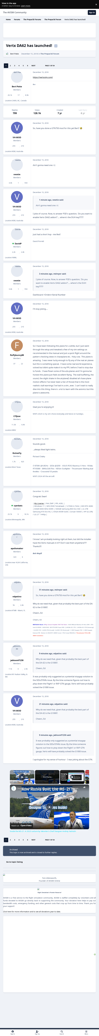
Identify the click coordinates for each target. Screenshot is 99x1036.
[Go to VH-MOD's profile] (17, 128)
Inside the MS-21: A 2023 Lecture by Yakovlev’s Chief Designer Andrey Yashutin (49, 788)
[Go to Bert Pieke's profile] (7, 53)
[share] (84, 787)
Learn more (5, 4)
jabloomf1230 (16, 660)
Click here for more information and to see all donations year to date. (32, 911)
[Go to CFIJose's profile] (17, 406)
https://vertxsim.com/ (43, 77)
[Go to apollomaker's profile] (17, 539)
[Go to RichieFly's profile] (17, 443)
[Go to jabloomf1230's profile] (17, 651)
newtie (17, 174)
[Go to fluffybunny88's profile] (17, 345)
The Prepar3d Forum (49, 53)
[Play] (72, 777)
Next (33, 66)
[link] (13, 788)
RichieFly (17, 453)
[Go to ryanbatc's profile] (17, 496)
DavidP (18, 243)
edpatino (17, 596)
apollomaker (17, 548)
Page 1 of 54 (50, 66)
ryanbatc (18, 505)
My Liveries (39, 503)
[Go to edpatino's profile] (17, 587)
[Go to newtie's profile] (17, 165)
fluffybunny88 (17, 355)
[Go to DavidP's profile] (17, 234)
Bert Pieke (14, 53)
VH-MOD (17, 137)
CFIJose (17, 416)
